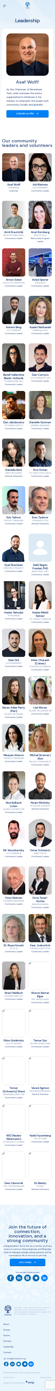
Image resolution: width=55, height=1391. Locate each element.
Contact (7, 1352)
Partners (7, 1341)
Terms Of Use (8, 1377)
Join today (25, 1262)
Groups (6, 1329)
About (6, 1324)
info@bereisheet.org (16, 1358)
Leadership (8, 1346)
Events (6, 1335)
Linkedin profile (25, 113)
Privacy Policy (46, 1377)
